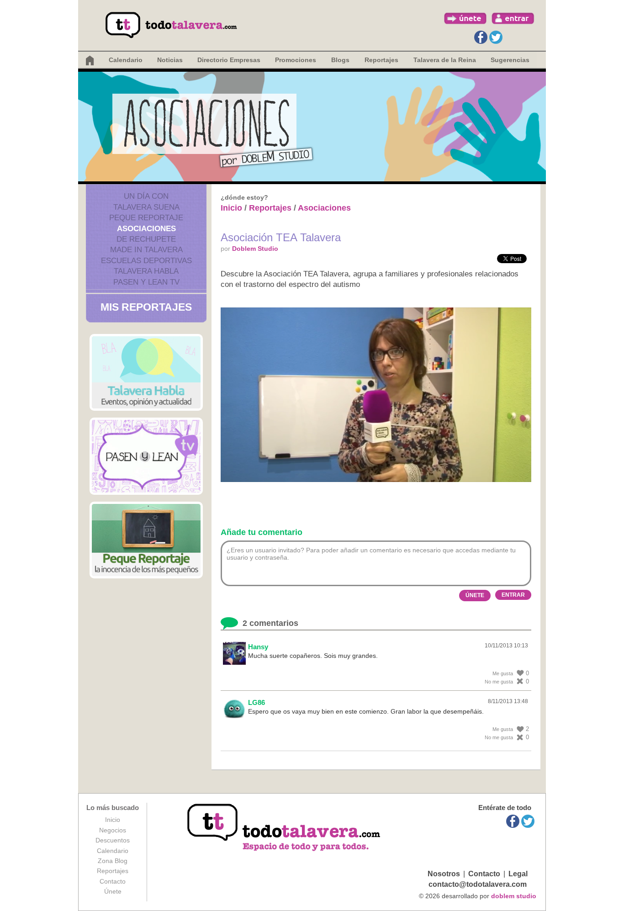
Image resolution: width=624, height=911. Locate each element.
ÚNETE (474, 595)
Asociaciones (324, 207)
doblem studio (513, 896)
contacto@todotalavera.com (477, 884)
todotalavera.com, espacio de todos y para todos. (284, 828)
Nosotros (444, 874)
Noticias (170, 60)
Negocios (112, 830)
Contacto (113, 881)
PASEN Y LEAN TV (146, 282)
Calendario (126, 60)
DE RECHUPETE (146, 239)
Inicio (231, 207)
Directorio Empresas (228, 60)
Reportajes (270, 207)
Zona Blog (112, 860)
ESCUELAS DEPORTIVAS (146, 260)
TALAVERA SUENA (146, 207)
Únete (113, 891)
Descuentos (112, 840)
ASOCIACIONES (146, 228)
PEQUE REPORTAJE (146, 217)
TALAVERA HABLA (146, 271)
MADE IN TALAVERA (146, 249)
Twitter (495, 37)
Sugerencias (510, 60)
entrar (513, 18)
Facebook (480, 37)
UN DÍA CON (146, 196)
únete (465, 18)
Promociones (295, 60)
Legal (518, 874)
